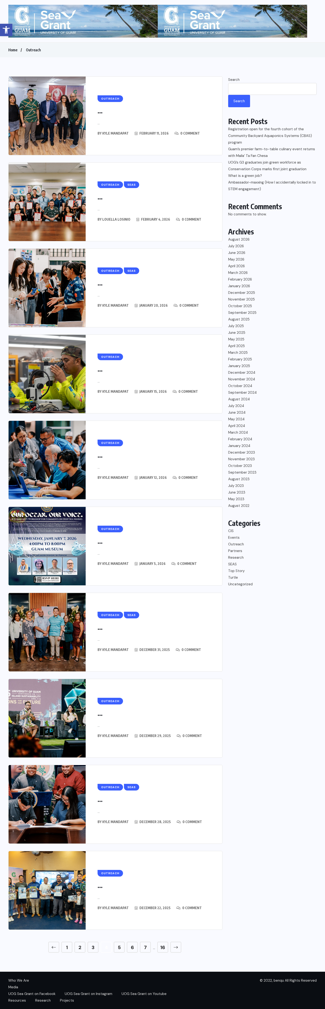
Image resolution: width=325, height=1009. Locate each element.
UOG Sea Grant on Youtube (144, 993)
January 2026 (239, 286)
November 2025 (241, 299)
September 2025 (242, 312)
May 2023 (236, 499)
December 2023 (241, 452)
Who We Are (18, 980)
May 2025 (236, 339)
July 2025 (236, 326)
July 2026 (236, 246)
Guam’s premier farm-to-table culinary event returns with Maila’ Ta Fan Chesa (271, 152)
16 (162, 947)
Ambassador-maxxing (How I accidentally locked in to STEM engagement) (272, 185)
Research (236, 557)
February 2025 (240, 359)
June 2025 (236, 332)
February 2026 (240, 279)
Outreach (33, 50)
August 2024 (239, 399)
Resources (17, 1000)
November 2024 (241, 379)
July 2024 (236, 405)
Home (12, 50)
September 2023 (242, 472)
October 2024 (240, 385)
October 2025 (240, 306)
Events (234, 537)
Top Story (236, 570)
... (100, 111)
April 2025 (236, 346)
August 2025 (239, 319)
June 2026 (236, 252)
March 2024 (238, 432)
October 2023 (240, 465)
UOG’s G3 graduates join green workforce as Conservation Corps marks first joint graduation (267, 165)
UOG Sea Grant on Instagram (88, 993)
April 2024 (236, 425)
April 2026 (236, 266)
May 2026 (236, 259)
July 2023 (236, 485)
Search (234, 79)
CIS (231, 531)
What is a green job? (245, 175)
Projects (67, 1000)
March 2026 (238, 272)
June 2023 (236, 492)
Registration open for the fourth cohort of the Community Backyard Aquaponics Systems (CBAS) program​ (270, 136)
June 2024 (237, 412)
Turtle (233, 577)
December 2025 (241, 292)
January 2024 (239, 445)
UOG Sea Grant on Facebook (31, 993)
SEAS (232, 564)
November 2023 (241, 459)
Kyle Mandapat (115, 133)
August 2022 (238, 505)
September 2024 (242, 392)
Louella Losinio (116, 219)
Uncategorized (240, 584)
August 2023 (239, 479)
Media (13, 987)
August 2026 (239, 239)
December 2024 (241, 372)
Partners (235, 550)
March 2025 (238, 352)
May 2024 (236, 419)
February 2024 (240, 439)
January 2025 (239, 366)
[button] (6, 30)
